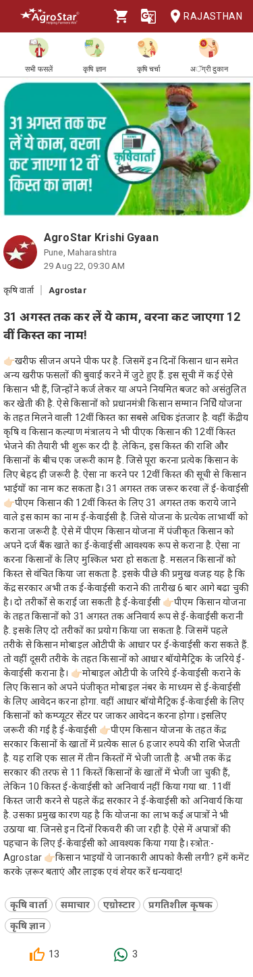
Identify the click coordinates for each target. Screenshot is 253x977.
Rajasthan (213, 16)
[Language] (148, 16)
